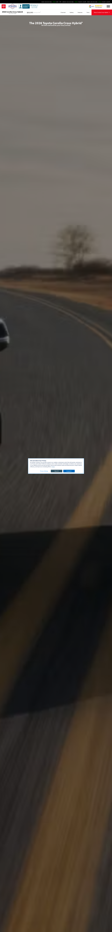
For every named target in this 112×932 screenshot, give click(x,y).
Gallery (72, 12)
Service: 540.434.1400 (68, 1)
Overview (63, 12)
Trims (88, 12)
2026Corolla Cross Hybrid (12, 12)
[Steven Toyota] (9, 6)
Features (80, 12)
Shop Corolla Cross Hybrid (101, 12)
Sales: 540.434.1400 (46, 1)
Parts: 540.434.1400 (92, 1)
